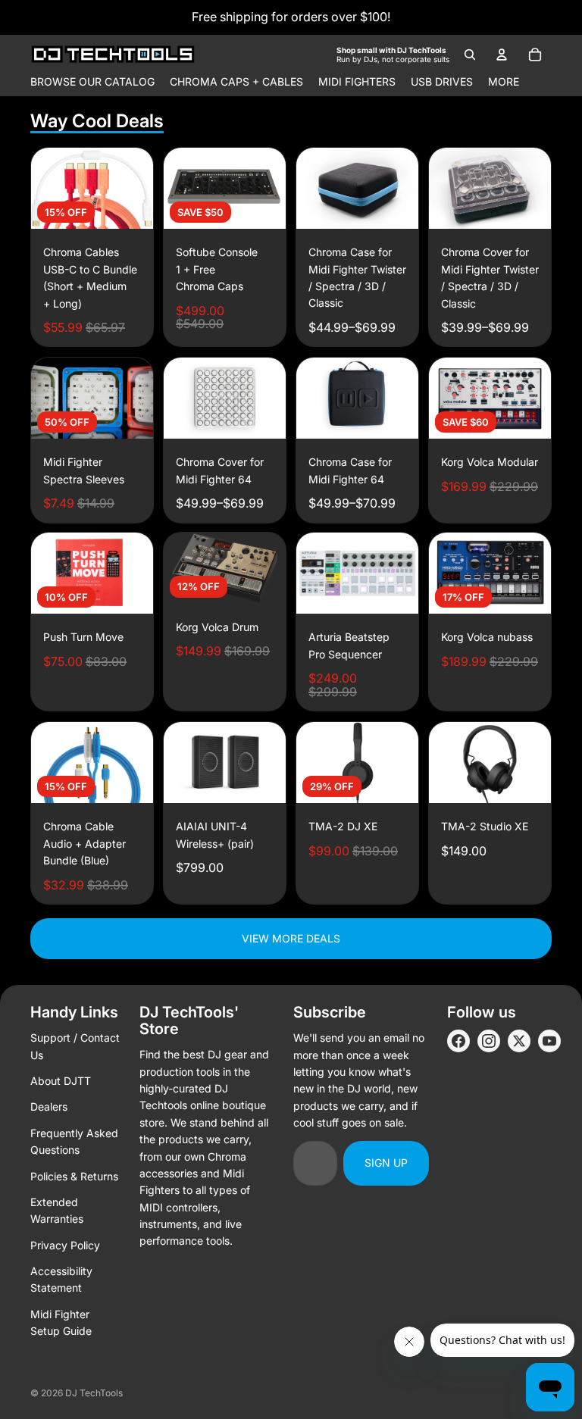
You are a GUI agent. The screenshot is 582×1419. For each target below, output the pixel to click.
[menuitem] (503, 81)
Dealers (48, 1106)
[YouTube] (549, 1041)
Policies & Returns (74, 1176)
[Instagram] (488, 1041)
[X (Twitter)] (519, 1041)
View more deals (291, 938)
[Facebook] (458, 1041)
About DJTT (60, 1080)
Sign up (386, 1162)
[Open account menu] (501, 54)
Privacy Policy (65, 1245)
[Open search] (470, 54)
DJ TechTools (94, 1393)
